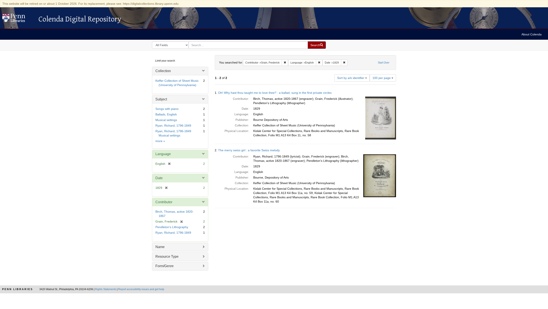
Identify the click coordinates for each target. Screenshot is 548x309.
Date (159, 178)
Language (163, 154)
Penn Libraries (17, 289)
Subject (161, 99)
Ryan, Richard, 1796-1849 (173, 125)
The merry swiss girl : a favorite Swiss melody (249, 150)
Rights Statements (105, 289)
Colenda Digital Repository (18, 19)
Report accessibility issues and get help (141, 289)
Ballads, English (166, 114)
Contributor (163, 202)
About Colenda (531, 34)
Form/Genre (164, 266)
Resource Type (167, 256)
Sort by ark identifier (351, 78)
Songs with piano (167, 109)
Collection (163, 71)
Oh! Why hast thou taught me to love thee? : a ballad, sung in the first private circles (275, 92)
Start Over (383, 62)
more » (160, 141)
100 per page (382, 78)
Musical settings (166, 120)
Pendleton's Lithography (171, 227)
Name (160, 247)
